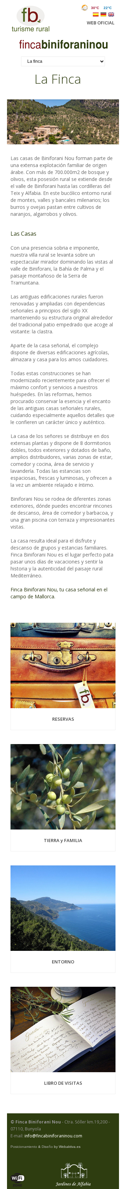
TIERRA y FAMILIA (63, 840)
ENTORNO (63, 962)
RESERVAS (63, 719)
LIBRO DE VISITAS (63, 1083)
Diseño (47, 1147)
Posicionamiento (23, 1147)
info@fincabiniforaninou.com (53, 1136)
